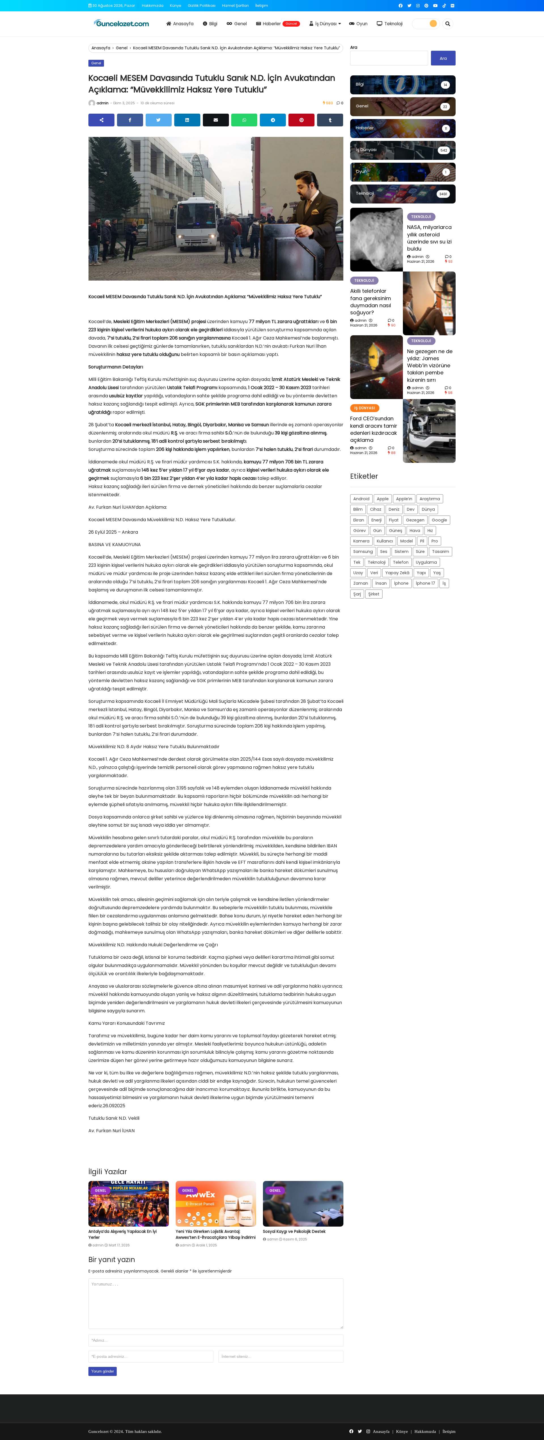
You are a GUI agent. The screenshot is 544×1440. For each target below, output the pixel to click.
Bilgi (213, 24)
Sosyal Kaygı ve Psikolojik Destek (294, 1231)
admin (103, 103)
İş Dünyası (326, 24)
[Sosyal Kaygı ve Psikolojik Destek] (303, 1204)
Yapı (421, 573)
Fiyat (394, 520)
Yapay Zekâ (397, 573)
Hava (415, 530)
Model (406, 541)
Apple (383, 499)
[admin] (91, 103)
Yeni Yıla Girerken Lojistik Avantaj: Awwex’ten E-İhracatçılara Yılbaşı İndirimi (216, 1234)
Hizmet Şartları (235, 5)
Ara (353, 47)
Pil (422, 541)
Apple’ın (404, 499)
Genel (240, 24)
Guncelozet (98, 1431)
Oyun (361, 24)
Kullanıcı (385, 541)
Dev (411, 509)
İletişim (261, 5)
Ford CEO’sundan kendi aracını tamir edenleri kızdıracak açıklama (373, 429)
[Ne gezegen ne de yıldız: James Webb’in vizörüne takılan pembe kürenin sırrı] (376, 367)
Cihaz (375, 509)
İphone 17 (425, 583)
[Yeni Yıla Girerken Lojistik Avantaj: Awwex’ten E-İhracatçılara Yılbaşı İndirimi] (216, 1204)
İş (444, 583)
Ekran (358, 520)
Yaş (437, 573)
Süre (420, 551)
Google (439, 520)
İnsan (381, 583)
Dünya (428, 509)
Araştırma (430, 499)
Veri (374, 573)
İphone (401, 583)
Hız (430, 530)
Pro (435, 541)
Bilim (358, 509)
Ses (383, 551)
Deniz (394, 509)
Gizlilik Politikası (202, 5)
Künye (175, 5)
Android (361, 499)
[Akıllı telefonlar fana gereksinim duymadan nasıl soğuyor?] (429, 303)
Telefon (401, 562)
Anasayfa (183, 24)
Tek (356, 562)
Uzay (358, 573)
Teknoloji (393, 24)
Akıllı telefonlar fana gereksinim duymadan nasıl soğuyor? (370, 301)
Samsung (363, 551)
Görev (359, 530)
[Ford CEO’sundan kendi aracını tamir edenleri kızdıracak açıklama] (429, 431)
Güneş (395, 530)
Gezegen (415, 520)
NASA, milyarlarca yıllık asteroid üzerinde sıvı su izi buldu (429, 238)
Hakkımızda (152, 5)
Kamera (361, 541)
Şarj (357, 594)
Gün (377, 530)
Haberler (280, 24)
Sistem (402, 551)
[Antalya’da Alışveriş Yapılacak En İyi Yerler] (128, 1204)
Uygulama (426, 562)
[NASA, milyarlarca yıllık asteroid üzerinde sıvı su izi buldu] (376, 240)
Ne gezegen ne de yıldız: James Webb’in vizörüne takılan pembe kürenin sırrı (429, 365)
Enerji (376, 520)
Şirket (373, 594)
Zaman (360, 583)
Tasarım (440, 551)
